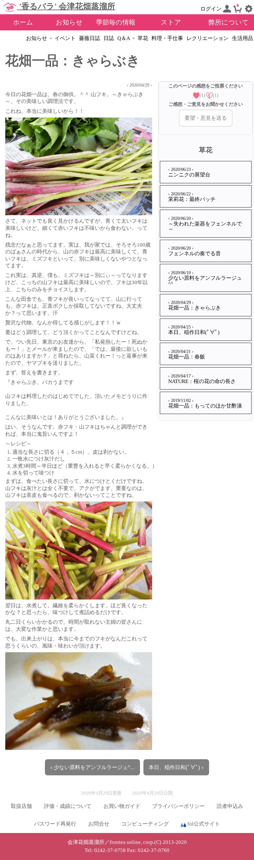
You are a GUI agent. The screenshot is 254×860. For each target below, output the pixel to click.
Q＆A (123, 38)
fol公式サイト (203, 824)
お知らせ (69, 22)
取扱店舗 (21, 806)
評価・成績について (67, 806)
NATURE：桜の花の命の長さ (202, 378)
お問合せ (98, 824)
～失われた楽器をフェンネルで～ (205, 224)
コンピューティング (145, 824)
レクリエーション (207, 38)
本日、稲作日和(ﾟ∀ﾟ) (194, 329)
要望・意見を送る (206, 118)
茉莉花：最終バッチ (192, 196)
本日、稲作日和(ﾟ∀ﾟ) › (176, 767)
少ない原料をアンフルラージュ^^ (205, 278)
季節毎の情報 (115, 22)
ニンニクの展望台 (189, 172)
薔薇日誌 (89, 38)
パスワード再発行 (55, 824)
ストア (171, 22)
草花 (143, 38)
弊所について (228, 22)
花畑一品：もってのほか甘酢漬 (205, 403)
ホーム (23, 22)
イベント (65, 38)
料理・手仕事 (167, 38)
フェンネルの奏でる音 (194, 251)
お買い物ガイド (121, 806)
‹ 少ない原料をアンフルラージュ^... (92, 767)
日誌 (108, 38)
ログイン (211, 9)
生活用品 (242, 38)
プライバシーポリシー (178, 806)
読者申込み (230, 806)
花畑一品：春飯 (186, 354)
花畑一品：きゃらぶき (194, 305)
